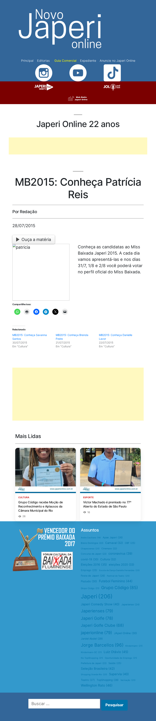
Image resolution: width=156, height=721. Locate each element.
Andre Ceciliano (91, 537)
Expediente (88, 60)
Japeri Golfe (97, 618)
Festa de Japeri (93, 575)
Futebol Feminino (115, 581)
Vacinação (127, 680)
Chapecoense (90, 548)
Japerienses (97, 610)
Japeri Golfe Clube (102, 625)
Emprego (89, 570)
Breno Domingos (92, 543)
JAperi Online (125, 633)
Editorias (43, 60)
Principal (27, 60)
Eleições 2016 (94, 564)
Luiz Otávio (116, 652)
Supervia (119, 674)
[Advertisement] (78, 145)
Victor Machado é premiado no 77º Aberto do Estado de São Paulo (107, 504)
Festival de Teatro (118, 575)
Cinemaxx (109, 548)
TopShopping (108, 679)
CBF (130, 543)
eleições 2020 (121, 564)
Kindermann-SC (91, 652)
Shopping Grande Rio (94, 674)
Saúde (114, 663)
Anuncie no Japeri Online (117, 60)
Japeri (97, 596)
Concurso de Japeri (94, 554)
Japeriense (130, 604)
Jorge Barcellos (102, 645)
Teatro (88, 679)
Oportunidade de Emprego (121, 658)
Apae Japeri (113, 537)
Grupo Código (119, 587)
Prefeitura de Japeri (94, 663)
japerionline (96, 632)
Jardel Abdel (92, 638)
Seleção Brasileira (98, 668)
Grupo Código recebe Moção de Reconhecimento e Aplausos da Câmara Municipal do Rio (40, 506)
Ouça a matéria (36, 239)
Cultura (108, 559)
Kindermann (133, 646)
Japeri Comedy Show (100, 604)
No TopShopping (92, 658)
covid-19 (89, 559)
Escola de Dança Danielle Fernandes (119, 570)
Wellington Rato (96, 685)
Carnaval (114, 543)
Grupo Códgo (90, 588)
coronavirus (120, 553)
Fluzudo (89, 581)
